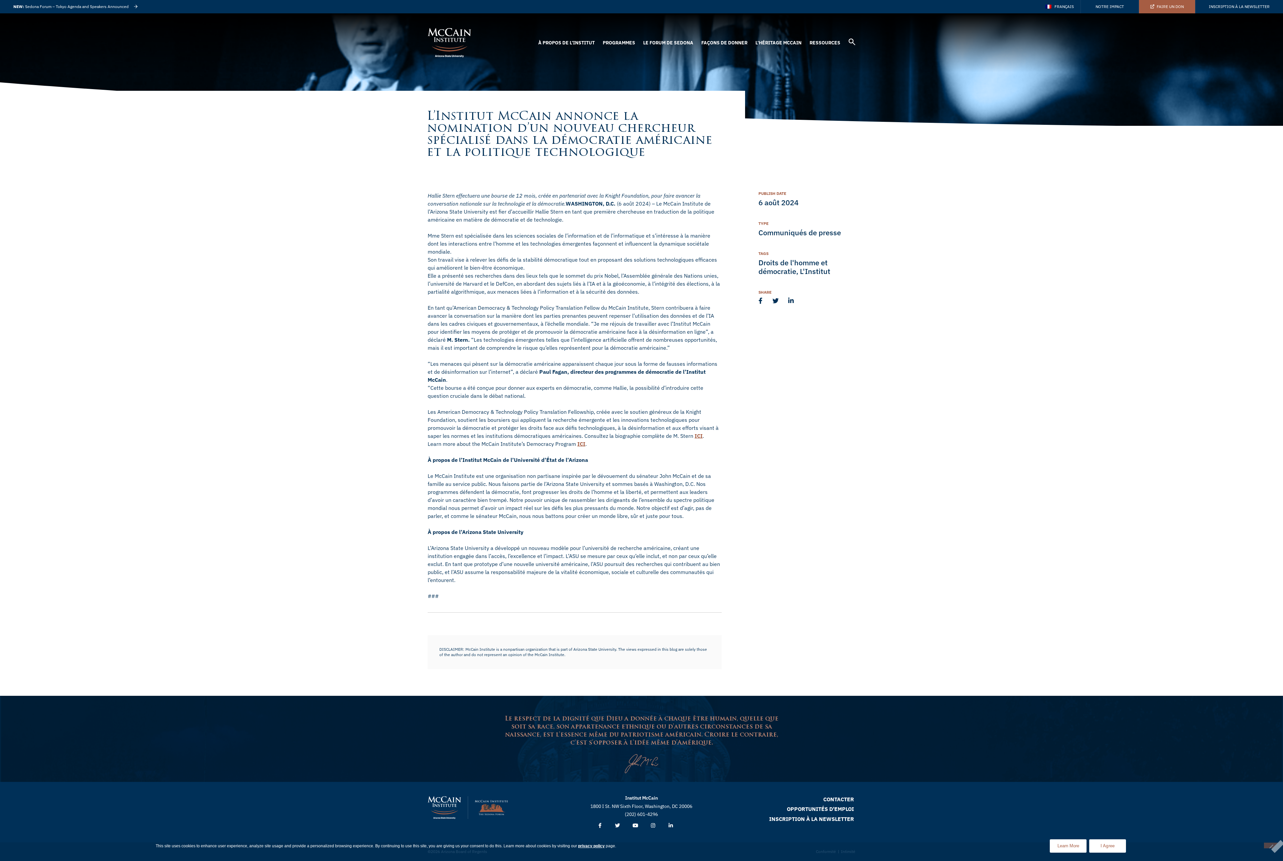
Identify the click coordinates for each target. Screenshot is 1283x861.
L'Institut (815, 271)
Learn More (1072, 843)
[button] (852, 43)
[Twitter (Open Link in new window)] (617, 825)
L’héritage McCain (778, 43)
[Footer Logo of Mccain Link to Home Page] (444, 807)
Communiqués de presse (799, 232)
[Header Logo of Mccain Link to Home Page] (449, 42)
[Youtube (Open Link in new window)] (635, 825)
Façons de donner (724, 43)
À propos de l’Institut (566, 43)
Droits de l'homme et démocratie (793, 267)
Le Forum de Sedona (668, 43)
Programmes (619, 43)
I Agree (1108, 845)
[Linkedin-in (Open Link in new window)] (670, 825)
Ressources (825, 43)
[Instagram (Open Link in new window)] (653, 825)
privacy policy (591, 846)
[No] (1271, 845)
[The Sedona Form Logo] (491, 807)
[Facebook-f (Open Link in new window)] (599, 825)
